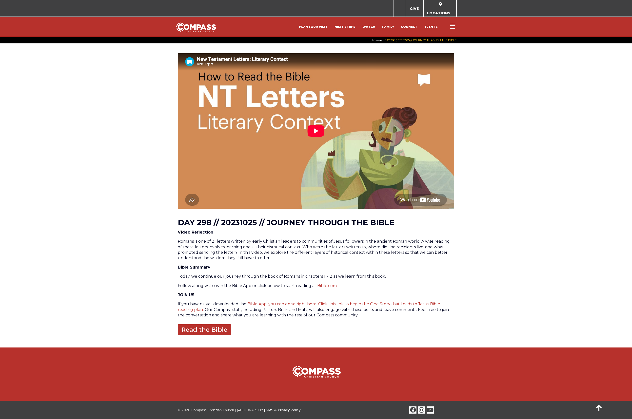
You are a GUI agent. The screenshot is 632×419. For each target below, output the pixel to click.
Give (414, 8)
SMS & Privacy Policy (283, 410)
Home (377, 40)
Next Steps (345, 27)
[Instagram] (421, 410)
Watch (368, 27)
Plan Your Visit (313, 27)
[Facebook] (412, 410)
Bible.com (327, 285)
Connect (409, 27)
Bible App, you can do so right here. (282, 304)
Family (388, 27)
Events (431, 27)
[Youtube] (430, 410)
